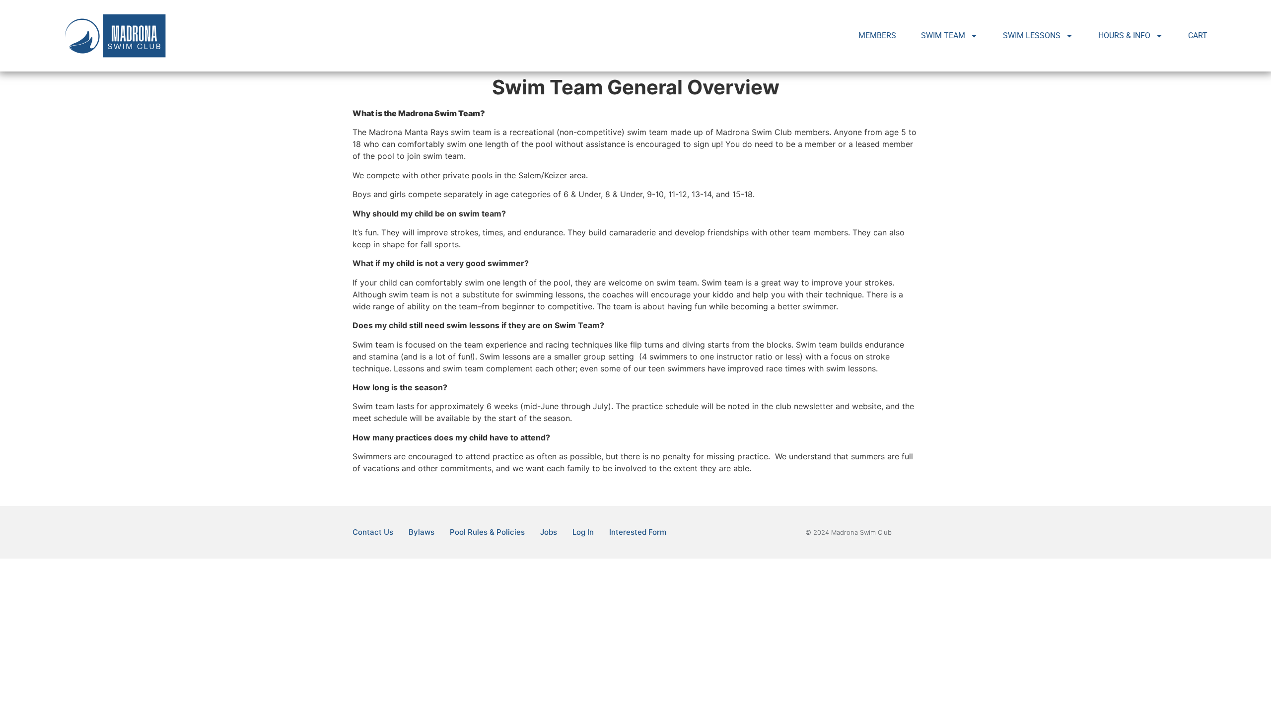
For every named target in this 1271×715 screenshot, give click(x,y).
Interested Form (637, 532)
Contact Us (373, 532)
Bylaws (421, 532)
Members (877, 35)
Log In (583, 532)
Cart (1197, 35)
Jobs (548, 532)
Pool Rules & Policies (487, 532)
